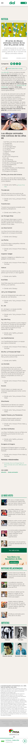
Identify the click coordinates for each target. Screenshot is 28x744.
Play (25, 741)
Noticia (4, 19)
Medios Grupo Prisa (14, 734)
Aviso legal (24, 721)
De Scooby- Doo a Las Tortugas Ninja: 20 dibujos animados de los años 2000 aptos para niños (15, 464)
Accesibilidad (6, 723)
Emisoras (17, 721)
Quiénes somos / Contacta (7, 721)
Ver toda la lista (14, 550)
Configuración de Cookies (17, 724)
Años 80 (3, 472)
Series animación (13, 472)
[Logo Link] (12, 3)
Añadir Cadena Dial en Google (15, 68)
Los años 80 (5, 72)
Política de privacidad (15, 723)
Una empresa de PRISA (14, 731)
